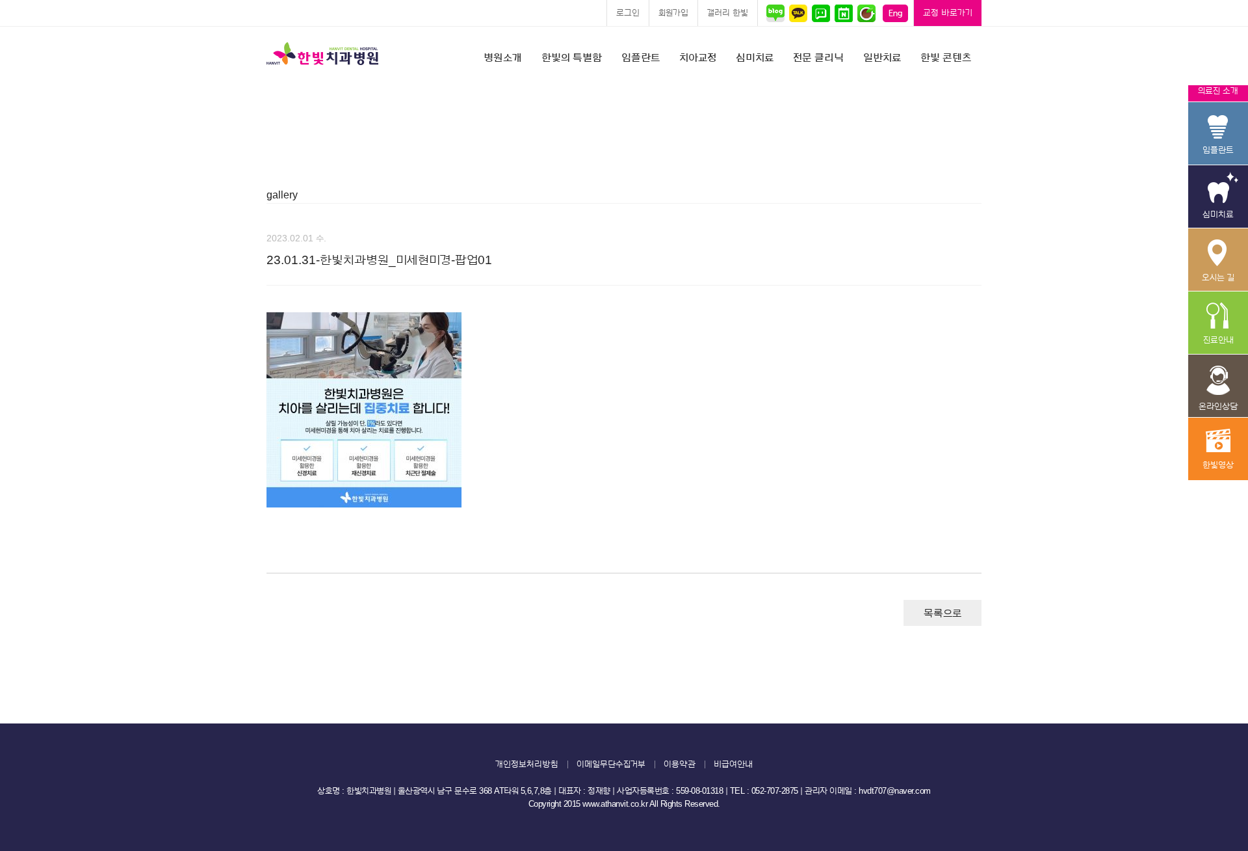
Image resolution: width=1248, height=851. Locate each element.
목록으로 (942, 613)
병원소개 (503, 58)
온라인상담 (1218, 386)
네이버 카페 (866, 13)
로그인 (628, 12)
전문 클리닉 (818, 58)
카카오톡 (797, 13)
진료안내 (1218, 323)
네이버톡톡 (820, 13)
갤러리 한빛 (727, 12)
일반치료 (882, 58)
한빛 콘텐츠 (945, 58)
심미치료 (755, 58)
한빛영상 (1218, 449)
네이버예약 (843, 13)
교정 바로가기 (947, 12)
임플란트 (640, 58)
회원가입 (673, 12)
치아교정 (697, 58)
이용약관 (680, 764)
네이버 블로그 (777, 13)
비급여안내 (733, 764)
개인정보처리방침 (526, 764)
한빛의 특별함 (571, 58)
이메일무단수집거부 (611, 764)
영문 (895, 13)
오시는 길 (1218, 259)
